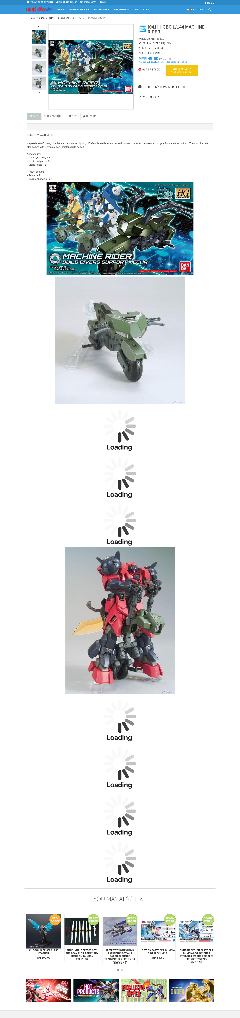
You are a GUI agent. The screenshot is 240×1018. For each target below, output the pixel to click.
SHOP (59, 9)
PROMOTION (101, 9)
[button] (148, 58)
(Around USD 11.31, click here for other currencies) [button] (163, 62)
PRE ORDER (120, 9)
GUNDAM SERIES (78, 9)
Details (34, 116)
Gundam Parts (46, 17)
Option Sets (63, 17)
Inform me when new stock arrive (182, 70)
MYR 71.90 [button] (165, 59)
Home (33, 17)
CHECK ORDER (141, 9)
